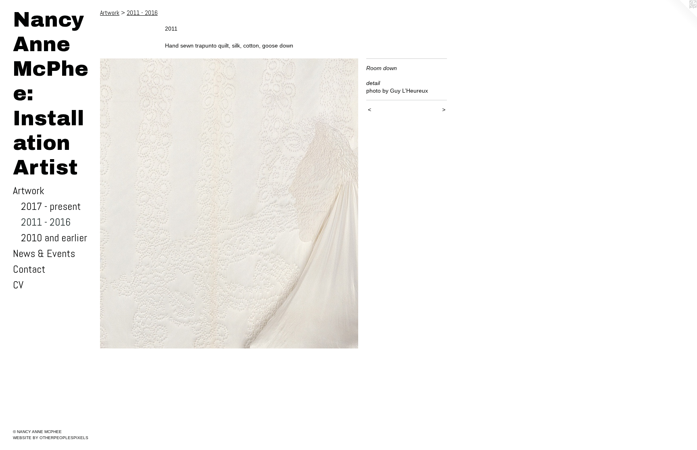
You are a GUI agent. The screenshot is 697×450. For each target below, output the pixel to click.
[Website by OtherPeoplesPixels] (681, 16)
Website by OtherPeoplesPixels (50, 437)
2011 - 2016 (46, 222)
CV (18, 285)
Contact (29, 269)
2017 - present (51, 206)
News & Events (44, 253)
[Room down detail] (229, 203)
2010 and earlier (54, 238)
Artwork (28, 190)
